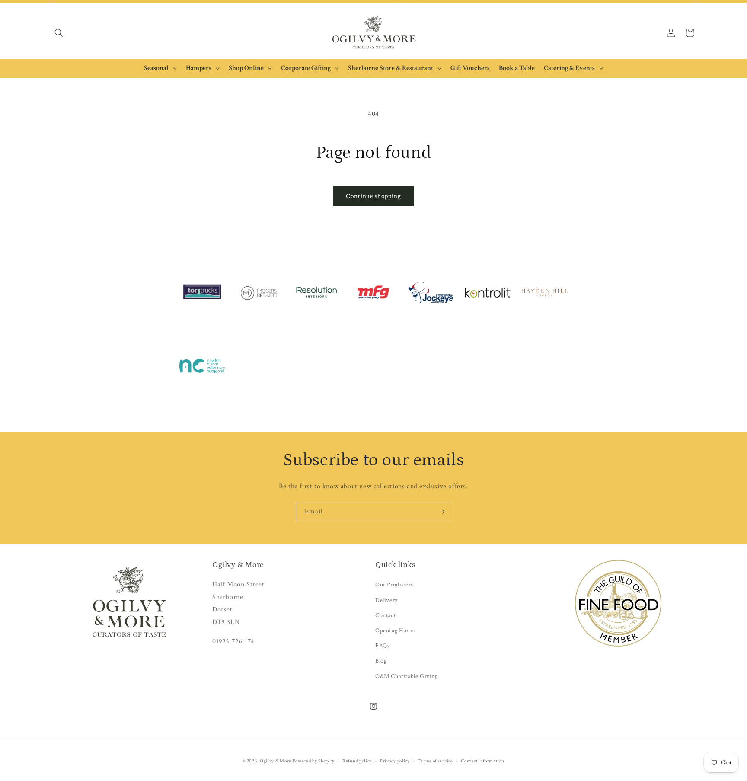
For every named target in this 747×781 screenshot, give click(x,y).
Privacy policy (395, 761)
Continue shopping (373, 196)
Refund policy (357, 761)
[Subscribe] (441, 512)
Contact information (482, 761)
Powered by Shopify (314, 761)
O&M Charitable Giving (406, 676)
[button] (58, 32)
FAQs (382, 646)
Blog (380, 661)
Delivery (386, 600)
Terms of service (435, 761)
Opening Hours (395, 630)
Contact (385, 615)
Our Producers (394, 585)
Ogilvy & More (276, 761)
